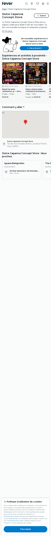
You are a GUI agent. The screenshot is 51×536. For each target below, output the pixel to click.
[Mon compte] (43, 3)
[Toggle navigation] (48, 3)
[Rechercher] (26, 3)
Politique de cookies (11, 516)
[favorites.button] (20, 65)
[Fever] (7, 3)
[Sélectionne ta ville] (31, 4)
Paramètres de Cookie (15, 521)
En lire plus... (7, 31)
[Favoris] (37, 3)
